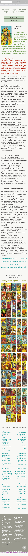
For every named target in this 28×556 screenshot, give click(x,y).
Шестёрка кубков (21, 456)
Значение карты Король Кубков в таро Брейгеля (14, 261)
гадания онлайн (9, 4)
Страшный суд (6, 450)
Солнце (24, 448)
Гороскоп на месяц (19, 525)
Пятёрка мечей (6, 486)
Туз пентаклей (5, 468)
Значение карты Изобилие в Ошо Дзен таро (14, 269)
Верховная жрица (6, 432)
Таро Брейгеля (6, 523)
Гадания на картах (7, 527)
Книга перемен (6, 525)
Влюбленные (5, 436)
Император (5, 434)
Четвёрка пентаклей (21, 470)
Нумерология (17, 534)
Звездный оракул (6, 531)
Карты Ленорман (6, 528)
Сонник (16, 518)
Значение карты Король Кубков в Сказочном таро (14, 267)
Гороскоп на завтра (19, 522)
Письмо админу (6, 544)
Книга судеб (5, 530)
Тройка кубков (5, 455)
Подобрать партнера (19, 529)
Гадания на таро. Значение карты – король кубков (14, 552)
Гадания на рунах (6, 526)
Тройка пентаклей (6, 470)
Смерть (24, 442)
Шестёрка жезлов (21, 501)
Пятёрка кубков (6, 456)
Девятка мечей (6, 489)
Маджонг (4, 535)
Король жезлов (22, 508)
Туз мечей (4, 483)
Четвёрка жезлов (21, 499)
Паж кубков (5, 461)
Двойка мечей (22, 483)
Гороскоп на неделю (19, 523)
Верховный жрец (21, 434)
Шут (3, 431)
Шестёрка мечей (21, 486)
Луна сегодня (17, 519)
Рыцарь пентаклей (21, 476)
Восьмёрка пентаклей (20, 473)
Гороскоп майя (18, 533)
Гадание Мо (5, 536)
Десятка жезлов (22, 504)
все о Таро (14, 20)
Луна (3, 448)
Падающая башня (6, 446)
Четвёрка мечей (22, 484)
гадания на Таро (14, 17)
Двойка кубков (22, 453)
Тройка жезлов (6, 499)
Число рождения (18, 537)
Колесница (23, 436)
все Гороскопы (18, 517)
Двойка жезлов (22, 497)
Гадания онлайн (6, 518)
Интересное (17, 541)
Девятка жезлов (6, 504)
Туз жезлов (5, 497)
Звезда (24, 446)
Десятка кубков (22, 460)
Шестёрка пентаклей (20, 471)
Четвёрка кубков (21, 455)
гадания (3, 4)
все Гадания (5, 517)
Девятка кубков (6, 460)
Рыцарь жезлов (22, 506)
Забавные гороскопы (19, 526)
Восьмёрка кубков (21, 458)
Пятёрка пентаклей (7, 471)
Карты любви (17, 527)
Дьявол (24, 445)
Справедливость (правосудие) (22, 440)
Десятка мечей (22, 489)
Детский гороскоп (18, 531)
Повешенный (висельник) (5, 442)
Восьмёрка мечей (21, 488)
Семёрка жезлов (6, 502)
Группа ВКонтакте (7, 546)
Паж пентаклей (6, 476)
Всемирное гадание (7, 532)
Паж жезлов (5, 506)
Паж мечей (5, 491)
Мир (25, 450)
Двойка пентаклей (21, 468)
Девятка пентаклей (7, 475)
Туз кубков (5, 453)
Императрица (22, 432)
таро (15, 4)
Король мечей (22, 493)
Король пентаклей (21, 478)
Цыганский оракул (7, 542)
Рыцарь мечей (22, 491)
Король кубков (22, 464)
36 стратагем (5, 538)
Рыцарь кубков (22, 461)
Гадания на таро (6, 519)
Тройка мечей (5, 484)
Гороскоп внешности (19, 530)
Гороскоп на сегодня (19, 521)
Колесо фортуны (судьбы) (6, 440)
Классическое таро (7, 521)
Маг (25, 431)
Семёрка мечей (6, 488)
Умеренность (5, 445)
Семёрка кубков (6, 458)
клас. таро (19, 4)
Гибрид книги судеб (7, 534)
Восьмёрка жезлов (21, 502)
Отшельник (23, 437)
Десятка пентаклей (21, 475)
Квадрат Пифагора (19, 535)
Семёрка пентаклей (7, 473)
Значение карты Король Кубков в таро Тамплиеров (14, 266)
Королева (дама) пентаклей (6, 479)
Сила (3, 437)
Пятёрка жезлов (6, 501)
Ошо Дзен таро (6, 522)
